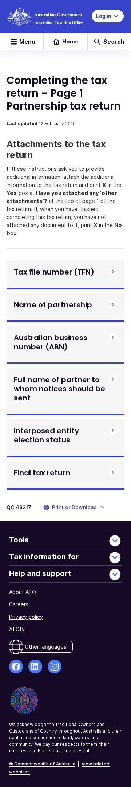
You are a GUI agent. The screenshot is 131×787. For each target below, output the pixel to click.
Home (70, 41)
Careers (18, 604)
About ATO (22, 592)
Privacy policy (26, 617)
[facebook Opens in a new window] (16, 666)
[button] (74, 507)
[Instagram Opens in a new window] (54, 666)
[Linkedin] (35, 666)
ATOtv (17, 629)
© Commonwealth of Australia (42, 764)
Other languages (46, 647)
